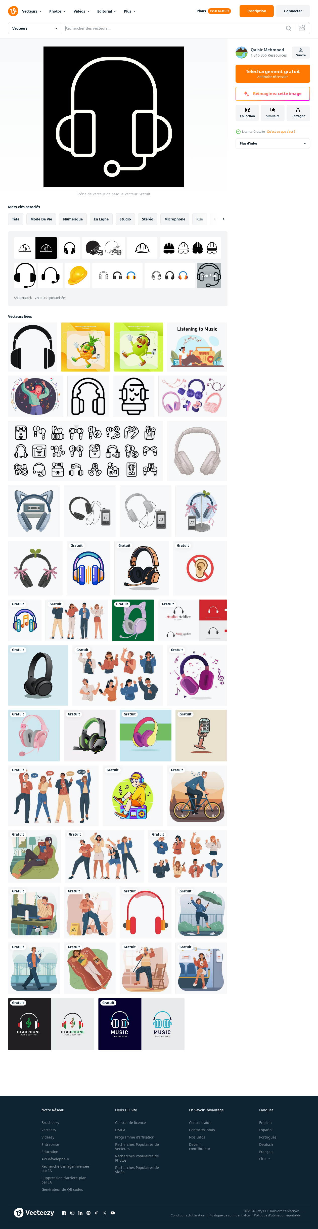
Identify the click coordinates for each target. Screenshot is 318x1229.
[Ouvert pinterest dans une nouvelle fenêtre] (88, 1213)
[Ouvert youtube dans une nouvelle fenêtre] (113, 1213)
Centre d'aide (200, 1122)
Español (265, 1129)
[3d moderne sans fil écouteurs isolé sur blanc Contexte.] (141, 568)
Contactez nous (202, 1129)
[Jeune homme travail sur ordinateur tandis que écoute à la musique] (34, 912)
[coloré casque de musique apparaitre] (145, 735)
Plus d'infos (248, 143)
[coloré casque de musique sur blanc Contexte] (24, 620)
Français (266, 1151)
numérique (73, 219)
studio (125, 219)
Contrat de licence (130, 1122)
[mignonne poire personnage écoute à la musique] (138, 347)
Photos (55, 11)
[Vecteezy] (13, 11)
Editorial (104, 11)
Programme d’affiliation (134, 1137)
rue (199, 219)
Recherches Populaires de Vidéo (137, 1169)
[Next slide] (219, 219)
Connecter (293, 11)
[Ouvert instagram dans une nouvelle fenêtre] (72, 1213)
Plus (127, 11)
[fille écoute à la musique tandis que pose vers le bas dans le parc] (90, 968)
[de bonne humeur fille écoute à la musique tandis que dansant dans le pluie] (201, 912)
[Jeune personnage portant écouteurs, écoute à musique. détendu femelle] (197, 347)
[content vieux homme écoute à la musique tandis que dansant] (145, 968)
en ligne (101, 219)
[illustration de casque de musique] (197, 451)
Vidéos (79, 11)
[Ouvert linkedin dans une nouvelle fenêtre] (80, 1213)
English (265, 1122)
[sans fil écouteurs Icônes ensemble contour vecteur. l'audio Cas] (85, 451)
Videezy (47, 1137)
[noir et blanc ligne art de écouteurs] (88, 396)
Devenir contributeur (199, 1146)
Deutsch (266, 1144)
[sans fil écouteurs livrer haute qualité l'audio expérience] (32, 347)
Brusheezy (50, 1122)
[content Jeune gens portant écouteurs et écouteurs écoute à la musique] (117, 675)
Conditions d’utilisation (188, 1215)
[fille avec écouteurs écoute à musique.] (35, 396)
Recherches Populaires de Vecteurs (137, 1146)
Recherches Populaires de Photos (137, 1158)
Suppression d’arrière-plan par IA (63, 1180)
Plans (201, 11)
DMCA (120, 1129)
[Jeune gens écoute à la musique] (77, 620)
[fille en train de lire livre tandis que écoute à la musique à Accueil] (34, 856)
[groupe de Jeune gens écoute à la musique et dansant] (104, 856)
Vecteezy (48, 1129)
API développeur (55, 1159)
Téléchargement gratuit (273, 73)
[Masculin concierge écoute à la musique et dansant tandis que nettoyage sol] (90, 912)
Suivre (301, 55)
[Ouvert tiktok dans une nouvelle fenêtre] (97, 1213)
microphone (174, 219)
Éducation (49, 1151)
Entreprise (50, 1144)
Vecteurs (29, 11)
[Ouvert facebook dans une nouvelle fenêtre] (64, 1213)
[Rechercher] (289, 28)
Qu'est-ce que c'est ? (281, 131)
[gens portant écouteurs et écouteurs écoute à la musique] (187, 856)
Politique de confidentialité (229, 1215)
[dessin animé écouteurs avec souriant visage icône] (133, 396)
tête (15, 219)
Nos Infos (197, 1137)
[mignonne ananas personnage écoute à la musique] (85, 347)
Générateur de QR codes (62, 1189)
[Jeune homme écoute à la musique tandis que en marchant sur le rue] (34, 968)
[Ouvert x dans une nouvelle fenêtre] (105, 1213)
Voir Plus (209, 275)
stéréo (147, 219)
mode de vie (41, 219)
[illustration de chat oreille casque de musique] (34, 511)
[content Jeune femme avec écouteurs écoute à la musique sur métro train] (201, 968)
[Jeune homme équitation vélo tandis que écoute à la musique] (197, 795)
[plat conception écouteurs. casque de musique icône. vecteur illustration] (197, 675)
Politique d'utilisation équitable (277, 1215)
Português (268, 1137)
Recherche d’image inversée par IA (65, 1168)
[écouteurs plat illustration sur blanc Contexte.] (145, 912)
